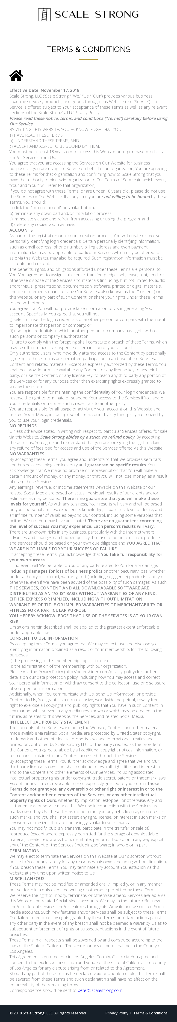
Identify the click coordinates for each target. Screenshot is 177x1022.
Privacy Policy (116, 1013)
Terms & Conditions (150, 1013)
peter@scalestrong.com (100, 990)
